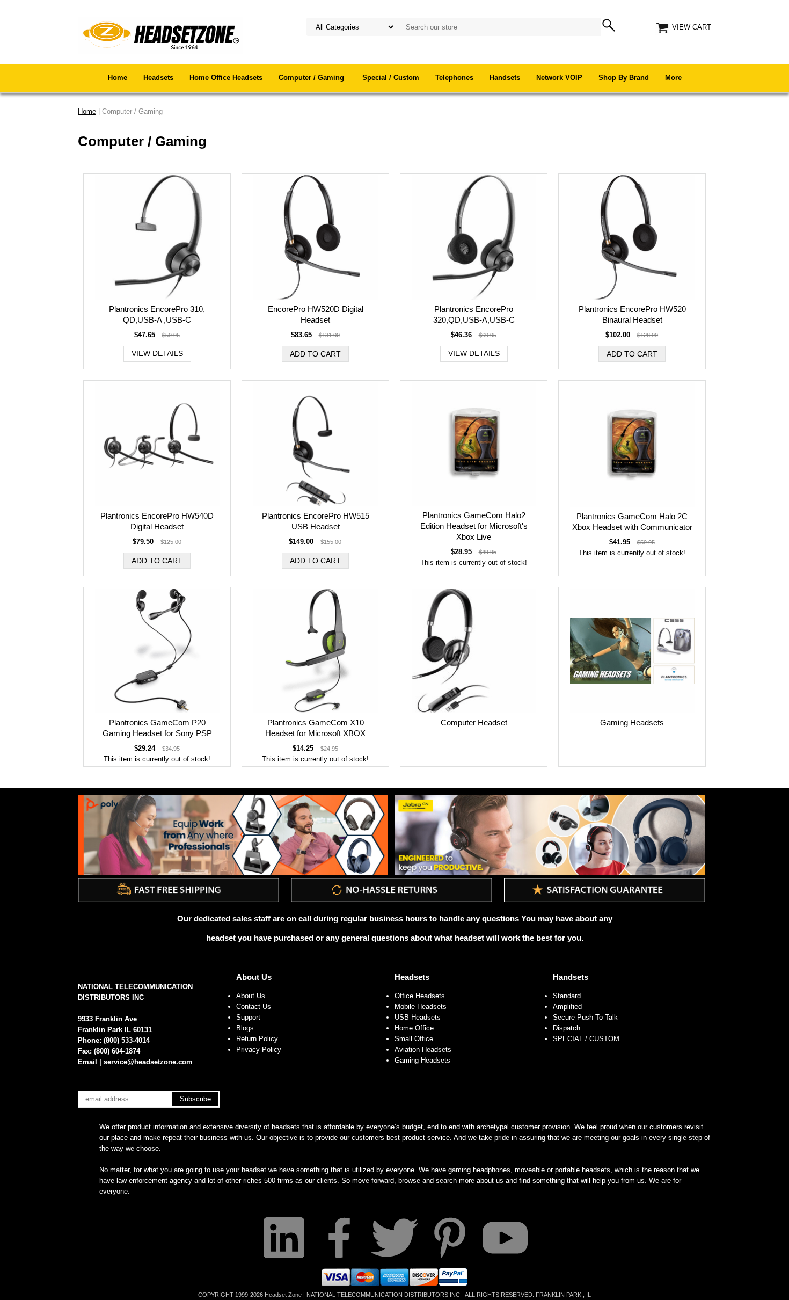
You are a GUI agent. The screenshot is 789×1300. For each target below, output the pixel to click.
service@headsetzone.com (148, 1062)
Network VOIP (559, 78)
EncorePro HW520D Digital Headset (315, 314)
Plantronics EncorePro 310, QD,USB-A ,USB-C (157, 314)
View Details (157, 353)
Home (117, 78)
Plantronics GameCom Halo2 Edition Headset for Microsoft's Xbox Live (474, 526)
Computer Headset (474, 722)
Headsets (158, 78)
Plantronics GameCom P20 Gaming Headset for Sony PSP (157, 728)
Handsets (505, 78)
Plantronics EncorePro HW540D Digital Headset (157, 521)
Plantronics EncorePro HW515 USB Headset (315, 521)
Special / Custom (390, 78)
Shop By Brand (623, 78)
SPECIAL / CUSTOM (586, 1039)
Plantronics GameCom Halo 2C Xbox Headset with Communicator (632, 522)
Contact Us (253, 1007)
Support (248, 1017)
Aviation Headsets (422, 1049)
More (673, 78)
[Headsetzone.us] (160, 35)
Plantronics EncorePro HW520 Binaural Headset (632, 314)
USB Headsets (417, 1017)
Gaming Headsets (632, 722)
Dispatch (566, 1028)
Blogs (245, 1028)
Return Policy (257, 1039)
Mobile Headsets (420, 1007)
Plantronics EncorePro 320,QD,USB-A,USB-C (474, 314)
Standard (567, 996)
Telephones (454, 78)
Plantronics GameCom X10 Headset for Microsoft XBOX (315, 728)
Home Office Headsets (225, 78)
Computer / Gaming (312, 78)
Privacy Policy (258, 1049)
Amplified (567, 1007)
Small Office (413, 1039)
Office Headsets (419, 996)
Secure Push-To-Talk (585, 1017)
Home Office (414, 1028)
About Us (254, 977)
